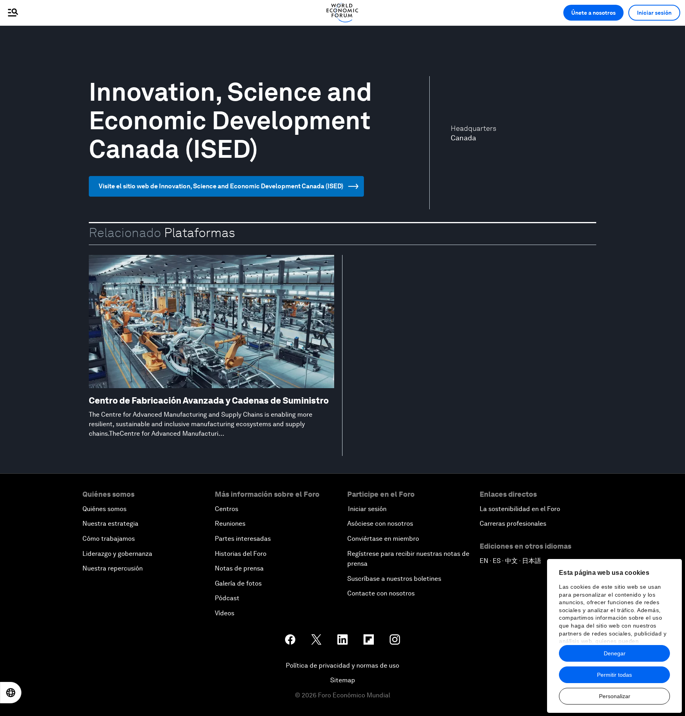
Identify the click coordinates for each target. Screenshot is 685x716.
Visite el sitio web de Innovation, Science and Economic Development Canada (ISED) (221, 186)
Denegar (615, 653)
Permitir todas (614, 675)
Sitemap (342, 680)
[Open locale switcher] (10, 692)
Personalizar (614, 696)
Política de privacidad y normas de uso (342, 665)
